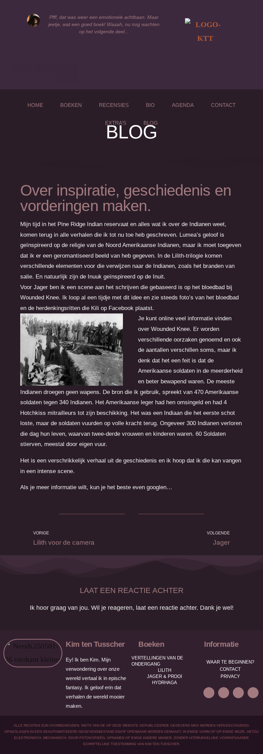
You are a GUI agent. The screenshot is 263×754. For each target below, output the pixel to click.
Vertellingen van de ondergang (157, 661)
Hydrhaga (164, 682)
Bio (150, 105)
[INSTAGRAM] (28, 68)
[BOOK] (73, 68)
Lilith (164, 670)
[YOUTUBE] (50, 68)
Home (35, 105)
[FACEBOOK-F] (17, 68)
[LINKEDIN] (39, 68)
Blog (150, 123)
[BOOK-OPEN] (62, 68)
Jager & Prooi (164, 676)
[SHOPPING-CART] (62, 78)
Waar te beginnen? (230, 662)
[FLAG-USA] (73, 78)
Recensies (114, 105)
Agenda (183, 105)
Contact (223, 105)
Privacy (230, 676)
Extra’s (115, 123)
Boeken (71, 105)
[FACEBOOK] (208, 692)
